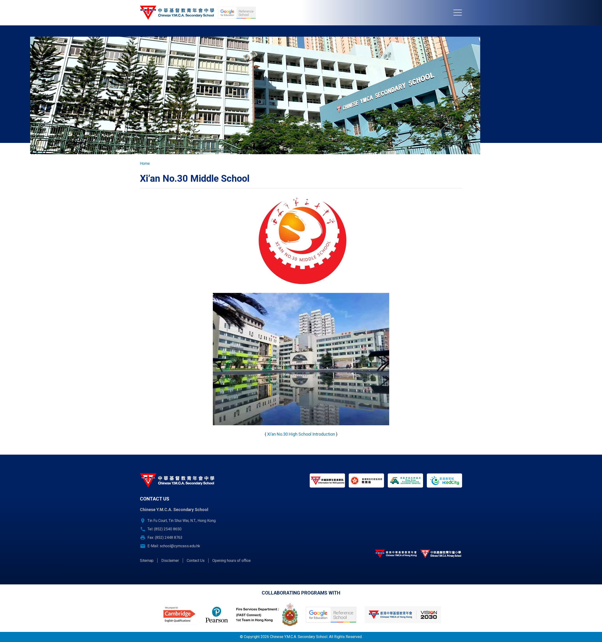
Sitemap (147, 560)
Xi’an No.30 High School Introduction (301, 434)
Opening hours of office (231, 560)
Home (145, 163)
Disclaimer (170, 560)
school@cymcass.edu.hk (180, 546)
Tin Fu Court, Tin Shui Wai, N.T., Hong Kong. (181, 520)
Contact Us (196, 560)
